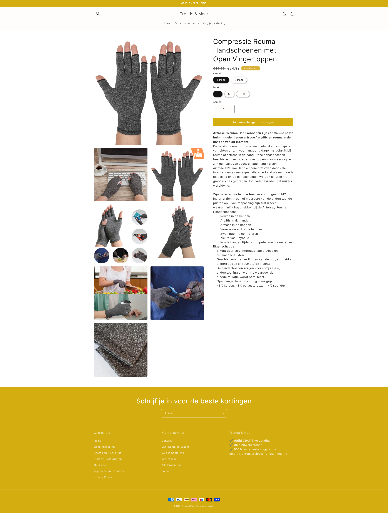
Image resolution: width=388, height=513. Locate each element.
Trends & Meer (188, 506)
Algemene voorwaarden (109, 471)
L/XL (243, 93)
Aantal (217, 102)
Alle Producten (171, 465)
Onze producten (104, 446)
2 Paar (239, 79)
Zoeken (166, 471)
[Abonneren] (223, 413)
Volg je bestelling (173, 452)
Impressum (169, 458)
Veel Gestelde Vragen (176, 446)
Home (98, 440)
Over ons (100, 465)
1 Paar (221, 79)
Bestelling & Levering (108, 452)
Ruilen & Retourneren (108, 458)
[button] (98, 14)
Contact (167, 440)
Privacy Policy (103, 477)
